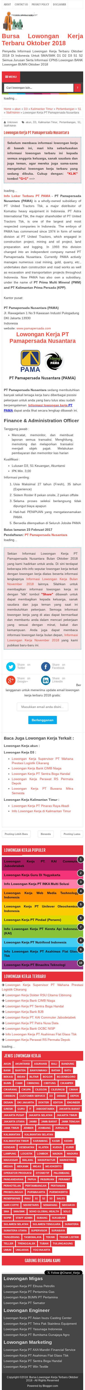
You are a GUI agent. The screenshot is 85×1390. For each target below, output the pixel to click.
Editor (58, 1102)
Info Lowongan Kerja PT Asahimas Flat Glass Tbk (41, 1034)
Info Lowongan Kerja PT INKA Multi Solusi (36, 884)
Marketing (67, 1160)
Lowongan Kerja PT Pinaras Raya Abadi (40, 806)
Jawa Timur (11, 1128)
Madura (72, 1153)
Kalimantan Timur (47, 122)
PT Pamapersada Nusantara (46, 535)
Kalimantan (12, 1134)
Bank (7, 1070)
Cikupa (26, 1089)
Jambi (33, 1121)
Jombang (44, 1128)
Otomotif (42, 1173)
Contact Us (21, 4)
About (7, 4)
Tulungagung (63, 1243)
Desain (8, 1102)
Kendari (9, 1147)
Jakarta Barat (69, 1108)
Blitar (34, 1076)
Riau (27, 1198)
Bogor (48, 1076)
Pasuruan (47, 1179)
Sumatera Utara (15, 1230)
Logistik (27, 1153)
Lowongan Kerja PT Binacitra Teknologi (35, 965)
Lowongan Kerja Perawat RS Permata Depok (37, 1039)
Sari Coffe (11, 1205)
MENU (12, 76)
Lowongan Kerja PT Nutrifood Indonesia (35, 942)
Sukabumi (58, 1217)
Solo (66, 1211)
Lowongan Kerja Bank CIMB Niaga (36, 768)
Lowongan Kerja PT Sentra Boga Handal (41, 774)
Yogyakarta (41, 1249)
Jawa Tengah (70, 1121)
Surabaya (58, 1230)
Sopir (7, 1217)
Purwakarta (36, 1192)
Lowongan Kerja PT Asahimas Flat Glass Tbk (36, 1355)
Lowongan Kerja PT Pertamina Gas (29, 1292)
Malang (27, 1160)
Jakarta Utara (14, 1121)
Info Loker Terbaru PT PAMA (27, 196)
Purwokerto (58, 1192)
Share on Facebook (58, 666)
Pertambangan (67, 122)
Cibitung (50, 1083)
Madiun (58, 1153)
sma (6, 1211)
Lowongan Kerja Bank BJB (24, 1011)
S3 (50, 1198)
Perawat (64, 1179)
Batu (67, 1070)
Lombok (42, 1153)
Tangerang (12, 1237)
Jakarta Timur (67, 1115)
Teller (8, 1243)
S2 (43, 1198)
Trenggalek (26, 1243)
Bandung (67, 1063)
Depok (74, 1095)
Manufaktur (46, 1160)
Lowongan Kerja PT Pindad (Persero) (32, 920)
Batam (55, 1070)
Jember (28, 1128)
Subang (42, 1217)
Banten (20, 1070)
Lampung (10, 1153)
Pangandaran (13, 1179)
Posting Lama (72, 834)
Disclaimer (59, 4)
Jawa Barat (49, 1121)
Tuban (44, 1243)
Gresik (8, 1108)
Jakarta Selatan (40, 1115)
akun (28, 122)
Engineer (73, 1102)
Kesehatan (26, 1147)
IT (30, 1108)
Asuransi (40, 1063)
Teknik (50, 1237)
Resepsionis (12, 1198)
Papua (32, 1179)
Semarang (50, 1205)
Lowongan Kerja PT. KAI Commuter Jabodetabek (40, 1017)
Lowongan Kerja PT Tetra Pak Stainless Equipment (40, 1323)
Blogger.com (50, 1385)
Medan (8, 1166)
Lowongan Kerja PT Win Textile (26, 1366)
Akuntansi (22, 1063)
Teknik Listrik (69, 1237)
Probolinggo (13, 1192)
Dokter (43, 1102)
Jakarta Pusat (14, 1115)
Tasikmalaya (32, 1237)
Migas (37, 1166)
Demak (61, 1095)
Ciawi (18, 1083)
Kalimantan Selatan (38, 1134)
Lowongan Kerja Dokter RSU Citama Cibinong (38, 995)
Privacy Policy (40, 4)
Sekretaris (31, 1205)
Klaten (44, 1147)
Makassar (11, 1160)
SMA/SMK (19, 1211)
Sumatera (72, 1224)
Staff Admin (10, 125)
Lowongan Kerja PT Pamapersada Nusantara (43, 337)
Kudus (57, 1147)
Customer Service (32, 1095)
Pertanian (58, 1185)
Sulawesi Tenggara (47, 1224)
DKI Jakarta (25, 1102)
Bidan (21, 1076)
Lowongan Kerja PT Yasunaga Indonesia (33, 1329)
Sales (61, 1198)
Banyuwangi (38, 1070)
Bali (54, 1063)
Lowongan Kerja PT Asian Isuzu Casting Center (38, 1318)
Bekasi (8, 1076)
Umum (7, 1249)
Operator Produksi (18, 1173)
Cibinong (33, 1083)
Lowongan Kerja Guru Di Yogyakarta (32, 875)
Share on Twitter (23, 666)
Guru (21, 1108)
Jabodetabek (45, 1108)
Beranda (46, 834)
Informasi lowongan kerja (48, 405)
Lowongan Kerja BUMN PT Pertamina (31, 1297)
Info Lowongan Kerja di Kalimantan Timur (41, 811)
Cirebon (9, 1095)
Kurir (70, 1147)
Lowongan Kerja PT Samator (24, 1303)
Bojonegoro (66, 1076)
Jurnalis (61, 1128)
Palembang (62, 1173)
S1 (79, 122)
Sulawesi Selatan (16, 1224)
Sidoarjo (68, 1205)
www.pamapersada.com (34, 328)
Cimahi (73, 1089)
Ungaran (22, 1249)
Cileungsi (58, 1089)
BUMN (7, 1083)
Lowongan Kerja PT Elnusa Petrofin (29, 1286)
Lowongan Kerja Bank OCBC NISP (30, 1028)
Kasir (56, 1141)
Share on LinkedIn (58, 680)
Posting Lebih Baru (16, 834)
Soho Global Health (44, 1211)
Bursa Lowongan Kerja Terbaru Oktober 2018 (42, 40)
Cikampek (66, 1083)
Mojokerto (53, 1166)
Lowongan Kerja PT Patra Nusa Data (31, 1023)
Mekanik (23, 1166)
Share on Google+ (23, 680)
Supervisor (39, 1230)
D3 (34, 122)
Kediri (68, 1141)
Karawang (40, 1141)
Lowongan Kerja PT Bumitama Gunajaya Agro (37, 1335)
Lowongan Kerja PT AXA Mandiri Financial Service (39, 1350)
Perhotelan (12, 1185)
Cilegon (41, 1089)
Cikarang (10, 1089)
